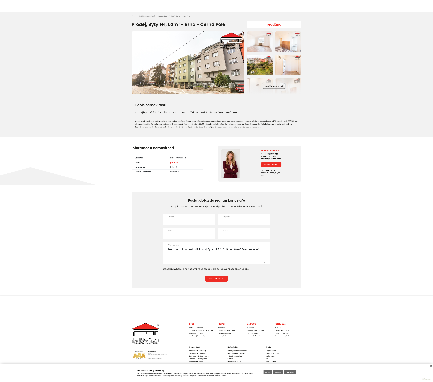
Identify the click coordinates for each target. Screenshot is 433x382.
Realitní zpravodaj (272, 361)
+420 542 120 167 (270, 156)
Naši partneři (270, 356)
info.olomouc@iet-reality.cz (285, 336)
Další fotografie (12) (274, 86)
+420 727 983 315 (253, 333)
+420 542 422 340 (196, 333)
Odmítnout (278, 372)
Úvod (133, 16)
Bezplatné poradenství (236, 353)
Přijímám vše (290, 372)
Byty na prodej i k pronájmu (199, 356)
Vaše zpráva (173, 245)
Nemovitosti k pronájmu (198, 353)
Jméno (171, 217)
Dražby (230, 359)
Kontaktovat (271, 164)
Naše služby (232, 347)
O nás (268, 347)
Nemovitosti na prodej (197, 351)
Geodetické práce (234, 361)
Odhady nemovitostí (235, 356)
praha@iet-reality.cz (225, 336)
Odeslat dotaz (216, 278)
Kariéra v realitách (272, 353)
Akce (267, 359)
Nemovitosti (194, 347)
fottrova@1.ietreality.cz (271, 159)
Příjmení (226, 217)
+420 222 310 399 (224, 333)
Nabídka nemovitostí (147, 16)
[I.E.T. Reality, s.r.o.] (146, 333)
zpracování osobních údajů (232, 269)
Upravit (267, 372)
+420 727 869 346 (270, 154)
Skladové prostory (196, 361)
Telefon (171, 231)
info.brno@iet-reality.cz (198, 336)
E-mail (225, 231)
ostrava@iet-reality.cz (255, 336)
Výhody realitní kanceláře (237, 351)
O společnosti (271, 351)
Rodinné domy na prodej (198, 359)
